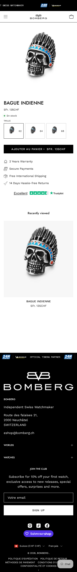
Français (53, 546)
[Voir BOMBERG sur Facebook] (47, 525)
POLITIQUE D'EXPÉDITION (23, 558)
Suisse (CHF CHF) (30, 546)
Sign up (38, 510)
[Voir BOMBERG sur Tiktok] (38, 525)
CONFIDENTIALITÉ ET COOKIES (38, 566)
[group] (38, 264)
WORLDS (9, 445)
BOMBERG (43, 553)
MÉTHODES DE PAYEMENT (20, 562)
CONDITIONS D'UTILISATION (54, 562)
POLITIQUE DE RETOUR (53, 558)
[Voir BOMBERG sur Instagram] (30, 525)
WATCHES (9, 457)
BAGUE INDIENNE (38, 301)
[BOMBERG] (38, 16)
